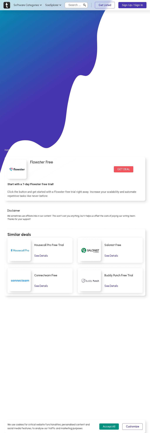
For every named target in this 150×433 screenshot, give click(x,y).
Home (8, 149)
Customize (132, 426)
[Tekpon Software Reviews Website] (7, 5)
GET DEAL (123, 169)
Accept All (109, 426)
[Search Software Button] (84, 5)
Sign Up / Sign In (132, 5)
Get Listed (105, 5)
